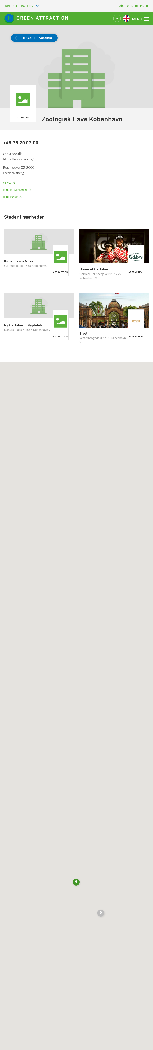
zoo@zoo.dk (12, 154)
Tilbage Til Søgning (36, 38)
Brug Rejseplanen (15, 189)
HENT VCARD (10, 196)
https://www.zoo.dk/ (18, 159)
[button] (101, 913)
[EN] (126, 18)
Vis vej (7, 182)
